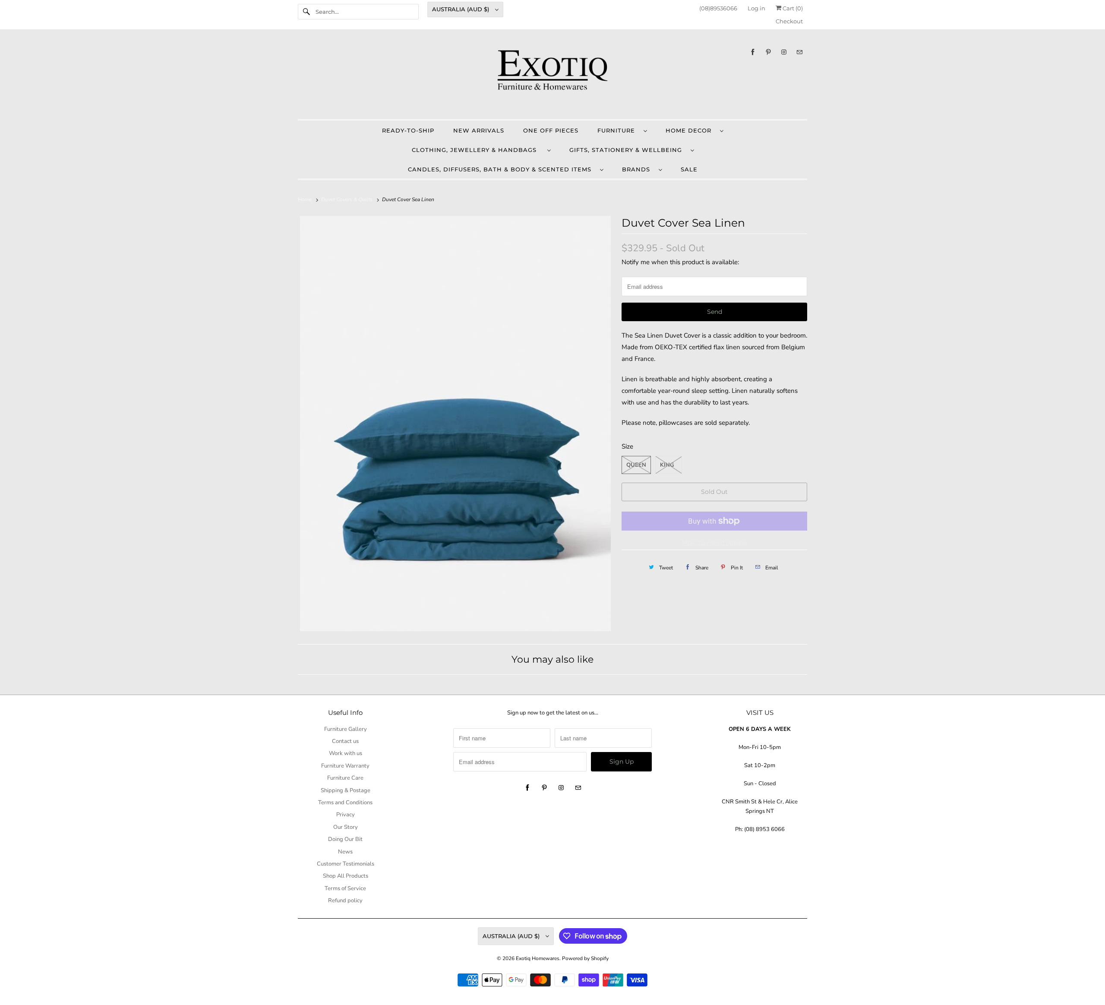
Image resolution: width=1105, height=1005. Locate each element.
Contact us (345, 741)
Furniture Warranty (345, 766)
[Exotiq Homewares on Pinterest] (768, 52)
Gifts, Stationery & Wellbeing (627, 149)
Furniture (618, 130)
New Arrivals (478, 130)
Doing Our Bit (345, 839)
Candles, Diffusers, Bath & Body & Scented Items (502, 169)
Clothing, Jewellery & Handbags (477, 149)
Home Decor (691, 130)
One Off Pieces (550, 130)
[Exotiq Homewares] (552, 76)
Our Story (345, 827)
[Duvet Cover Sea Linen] (455, 423)
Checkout (789, 21)
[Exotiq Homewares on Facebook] (752, 52)
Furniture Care (345, 778)
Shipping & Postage (345, 790)
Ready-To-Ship (408, 130)
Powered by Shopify (585, 958)
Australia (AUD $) (461, 9)
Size (627, 446)
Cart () (792, 8)
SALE (689, 169)
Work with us (345, 753)
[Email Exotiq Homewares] (799, 52)
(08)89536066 (718, 8)
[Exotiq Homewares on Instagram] (783, 52)
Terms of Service (345, 888)
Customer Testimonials (345, 864)
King (667, 465)
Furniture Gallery (345, 729)
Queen (636, 465)
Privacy (345, 815)
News (345, 852)
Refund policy (345, 900)
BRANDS (638, 169)
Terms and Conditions (345, 802)
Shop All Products (345, 876)
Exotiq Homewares (537, 958)
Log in (756, 8)
